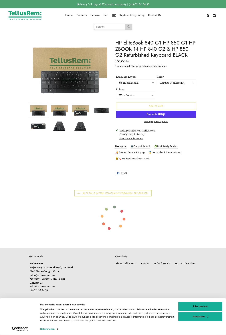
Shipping (136, 66)
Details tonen (47, 329)
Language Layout (126, 76)
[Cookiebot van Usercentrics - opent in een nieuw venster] (19, 329)
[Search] (128, 27)
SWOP (145, 263)
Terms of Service (185, 263)
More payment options (156, 121)
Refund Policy (161, 263)
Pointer (120, 89)
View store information (131, 138)
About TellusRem (125, 263)
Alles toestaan (200, 306)
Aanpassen (199, 316)
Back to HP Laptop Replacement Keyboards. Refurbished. (115, 193)
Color (160, 76)
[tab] (121, 147)
